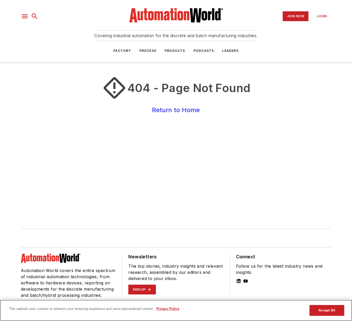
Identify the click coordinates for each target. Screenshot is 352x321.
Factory (122, 51)
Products (175, 51)
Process (147, 51)
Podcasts (204, 51)
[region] (176, 310)
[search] (34, 16)
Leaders (230, 51)
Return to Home (176, 110)
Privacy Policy (167, 309)
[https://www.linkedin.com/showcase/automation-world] (238, 281)
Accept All (327, 310)
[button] (25, 16)
